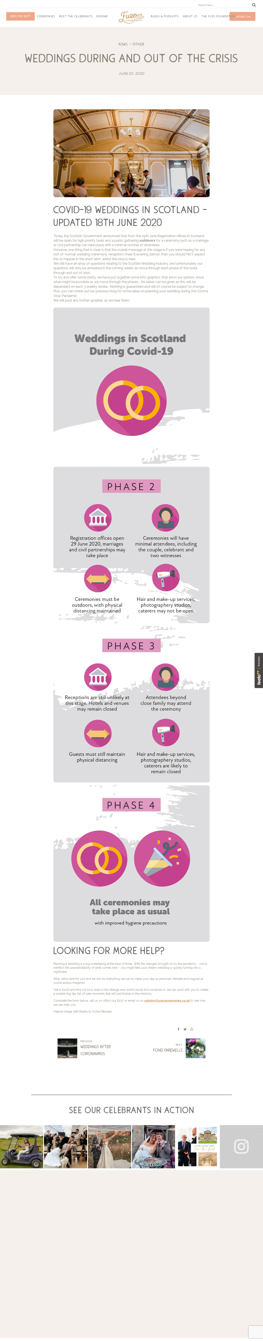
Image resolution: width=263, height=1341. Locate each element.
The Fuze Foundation (219, 16)
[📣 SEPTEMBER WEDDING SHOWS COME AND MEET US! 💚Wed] (197, 1146)
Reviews (102, 16)
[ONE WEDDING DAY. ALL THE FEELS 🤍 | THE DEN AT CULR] (153, 1146)
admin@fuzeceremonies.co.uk (167, 1000)
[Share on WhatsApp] (191, 1029)
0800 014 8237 (20, 16)
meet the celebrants (76, 16)
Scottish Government (86, 236)
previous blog (106, 291)
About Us (190, 16)
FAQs (226, 1252)
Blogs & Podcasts (165, 16)
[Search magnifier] (254, 5)
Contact (227, 1261)
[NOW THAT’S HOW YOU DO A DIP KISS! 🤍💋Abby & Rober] (65, 1146)
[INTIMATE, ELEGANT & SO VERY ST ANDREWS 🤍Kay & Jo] (109, 1146)
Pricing (227, 1257)
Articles (227, 1266)
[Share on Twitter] (185, 1029)
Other (138, 44)
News (123, 44)
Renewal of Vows (191, 1257)
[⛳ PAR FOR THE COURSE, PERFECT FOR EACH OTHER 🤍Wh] (21, 1146)
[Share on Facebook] (178, 1029)
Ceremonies (46, 16)
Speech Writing (189, 1243)
